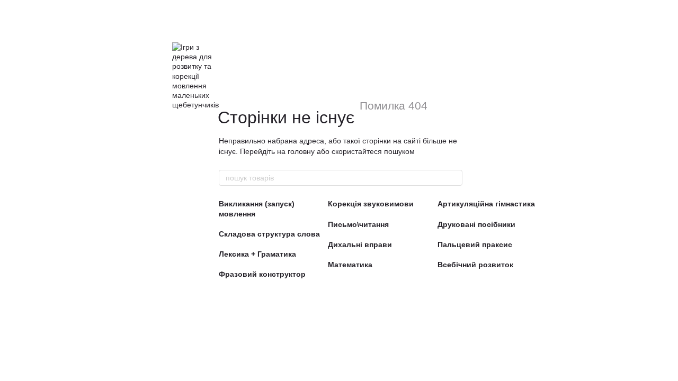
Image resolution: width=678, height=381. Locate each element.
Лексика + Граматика (257, 254)
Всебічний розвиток (475, 264)
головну (301, 151)
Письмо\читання (358, 224)
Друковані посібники (476, 224)
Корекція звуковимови (371, 203)
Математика (350, 264)
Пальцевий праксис (475, 244)
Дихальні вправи (360, 244)
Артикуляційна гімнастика (486, 203)
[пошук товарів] (453, 178)
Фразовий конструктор (262, 274)
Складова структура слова (269, 234)
